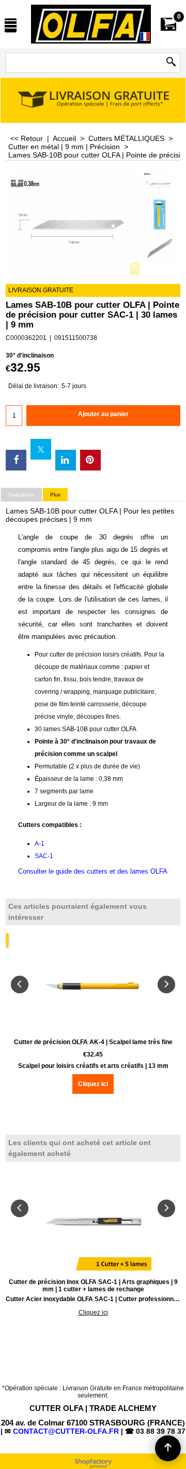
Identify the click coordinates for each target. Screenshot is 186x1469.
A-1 (39, 843)
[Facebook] (16, 460)
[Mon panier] (168, 24)
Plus (55, 494)
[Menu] (11, 25)
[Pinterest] (90, 460)
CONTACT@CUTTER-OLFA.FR (66, 1431)
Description (21, 494)
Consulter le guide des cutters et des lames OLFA (92, 871)
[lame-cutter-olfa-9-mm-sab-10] (159, 214)
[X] (40, 449)
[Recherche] (171, 62)
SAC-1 (44, 856)
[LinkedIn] (65, 460)
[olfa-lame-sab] (159, 248)
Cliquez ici (93, 1084)
